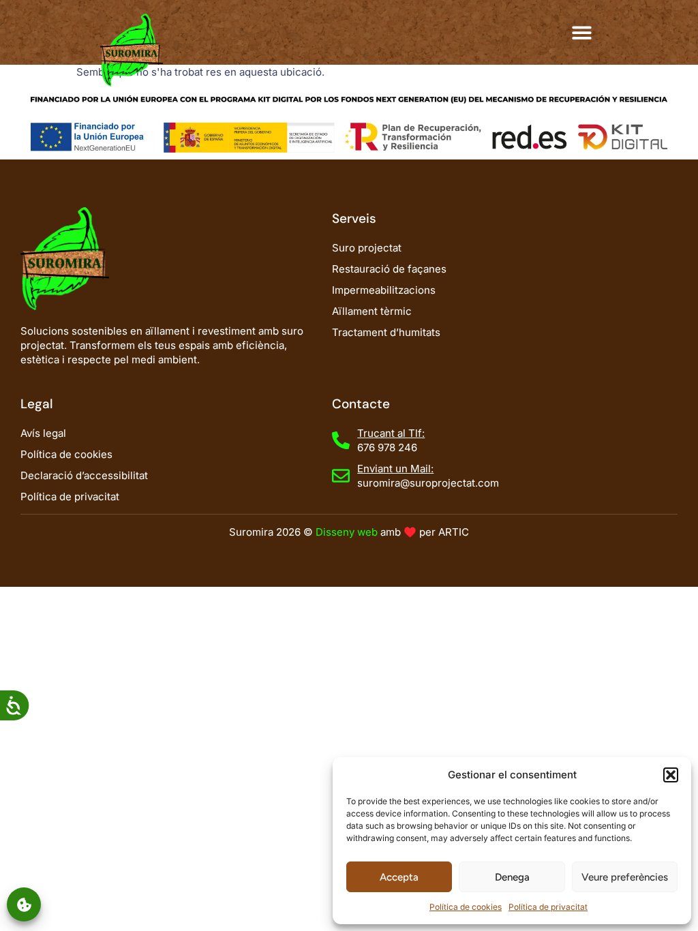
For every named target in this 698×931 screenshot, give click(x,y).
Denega (512, 877)
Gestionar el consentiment (24, 904)
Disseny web (347, 531)
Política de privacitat (548, 907)
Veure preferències (624, 877)
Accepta (399, 877)
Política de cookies (465, 907)
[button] (671, 775)
